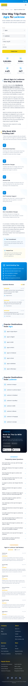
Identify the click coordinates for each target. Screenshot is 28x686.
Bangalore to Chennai (19, 670)
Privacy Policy (18, 636)
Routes (7, 9)
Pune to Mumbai (4, 666)
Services (3, 646)
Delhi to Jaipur (17, 666)
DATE (4, 39)
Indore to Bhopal (4, 668)
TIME (4, 44)
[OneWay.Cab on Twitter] (16, 677)
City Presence (18, 653)
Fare (16, 646)
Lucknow (13, 379)
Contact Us (17, 631)
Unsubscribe (4, 634)
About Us (17, 628)
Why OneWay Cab (19, 639)
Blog (2, 631)
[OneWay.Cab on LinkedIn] (20, 677)
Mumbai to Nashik (18, 668)
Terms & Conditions (6, 653)
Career (16, 634)
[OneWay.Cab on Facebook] (7, 677)
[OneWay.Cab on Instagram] (11, 677)
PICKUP (3, 27)
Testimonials (4, 648)
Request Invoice (19, 651)
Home (2, 9)
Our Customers (4, 651)
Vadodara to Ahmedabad (6, 664)
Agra (11, 9)
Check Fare (14, 51)
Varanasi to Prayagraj (5, 670)
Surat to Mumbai (18, 664)
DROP (3, 33)
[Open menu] (25, 5)
